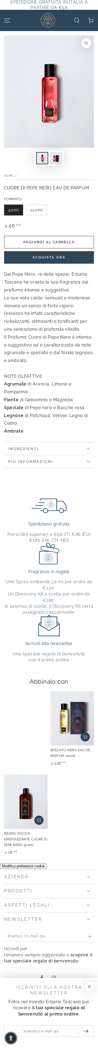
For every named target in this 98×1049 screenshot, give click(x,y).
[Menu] (7, 20)
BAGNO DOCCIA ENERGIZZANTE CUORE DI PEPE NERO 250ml (25, 839)
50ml (13, 210)
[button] (77, 20)
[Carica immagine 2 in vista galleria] (56, 158)
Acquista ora (49, 257)
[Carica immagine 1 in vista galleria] (42, 158)
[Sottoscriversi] (91, 936)
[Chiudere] (89, 987)
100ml (36, 210)
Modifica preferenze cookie (23, 866)
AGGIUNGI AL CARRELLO (49, 242)
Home (9, 175)
